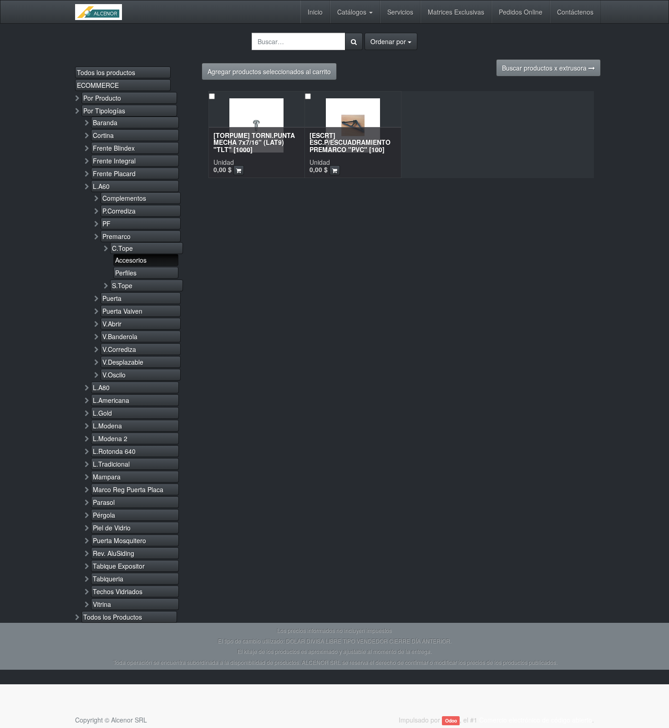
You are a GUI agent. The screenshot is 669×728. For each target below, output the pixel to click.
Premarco (116, 236)
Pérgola (104, 514)
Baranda (105, 122)
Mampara (107, 476)
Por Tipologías (104, 110)
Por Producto (102, 97)
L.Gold (102, 412)
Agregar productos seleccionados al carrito (269, 71)
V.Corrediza (119, 349)
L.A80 (101, 387)
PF (106, 223)
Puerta (112, 298)
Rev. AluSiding (113, 553)
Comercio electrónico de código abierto (535, 719)
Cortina (103, 135)
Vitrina (102, 604)
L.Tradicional (111, 463)
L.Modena (107, 425)
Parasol (104, 502)
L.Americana (111, 400)
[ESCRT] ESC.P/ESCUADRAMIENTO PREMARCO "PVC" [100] (349, 142)
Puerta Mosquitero (119, 540)
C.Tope (122, 248)
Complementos (124, 198)
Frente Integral (114, 160)
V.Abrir (112, 323)
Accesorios (131, 260)
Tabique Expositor (119, 565)
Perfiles (126, 272)
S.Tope (122, 285)
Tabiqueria (108, 578)
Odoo (451, 720)
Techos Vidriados (117, 591)
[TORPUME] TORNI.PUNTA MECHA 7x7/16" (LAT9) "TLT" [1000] (254, 142)
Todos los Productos (112, 616)
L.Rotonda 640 (114, 451)
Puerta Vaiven (122, 311)
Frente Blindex (114, 148)
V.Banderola (119, 336)
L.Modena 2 (110, 438)
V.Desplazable (122, 362)
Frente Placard (114, 173)
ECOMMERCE (98, 85)
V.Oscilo (114, 374)
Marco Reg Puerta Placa (128, 489)
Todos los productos (106, 72)
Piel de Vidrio (112, 527)
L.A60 (101, 186)
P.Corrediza (119, 210)
